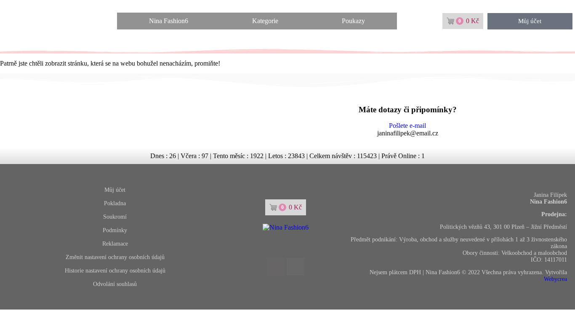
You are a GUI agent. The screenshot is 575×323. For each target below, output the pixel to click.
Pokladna (115, 203)
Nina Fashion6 (168, 20)
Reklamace (115, 244)
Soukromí (115, 217)
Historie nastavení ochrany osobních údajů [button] (115, 270)
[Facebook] (276, 266)
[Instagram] (295, 266)
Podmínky (115, 230)
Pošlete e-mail (407, 125)
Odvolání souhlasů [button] (115, 284)
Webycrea (555, 279)
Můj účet (114, 190)
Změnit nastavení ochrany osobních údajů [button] (115, 257)
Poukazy (353, 20)
